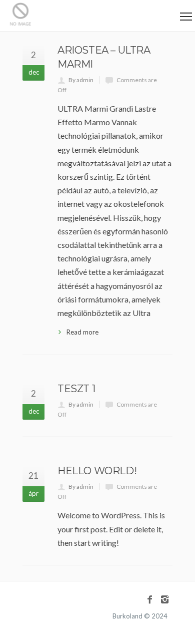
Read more (82, 332)
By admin (81, 80)
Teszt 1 (76, 389)
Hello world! (97, 471)
